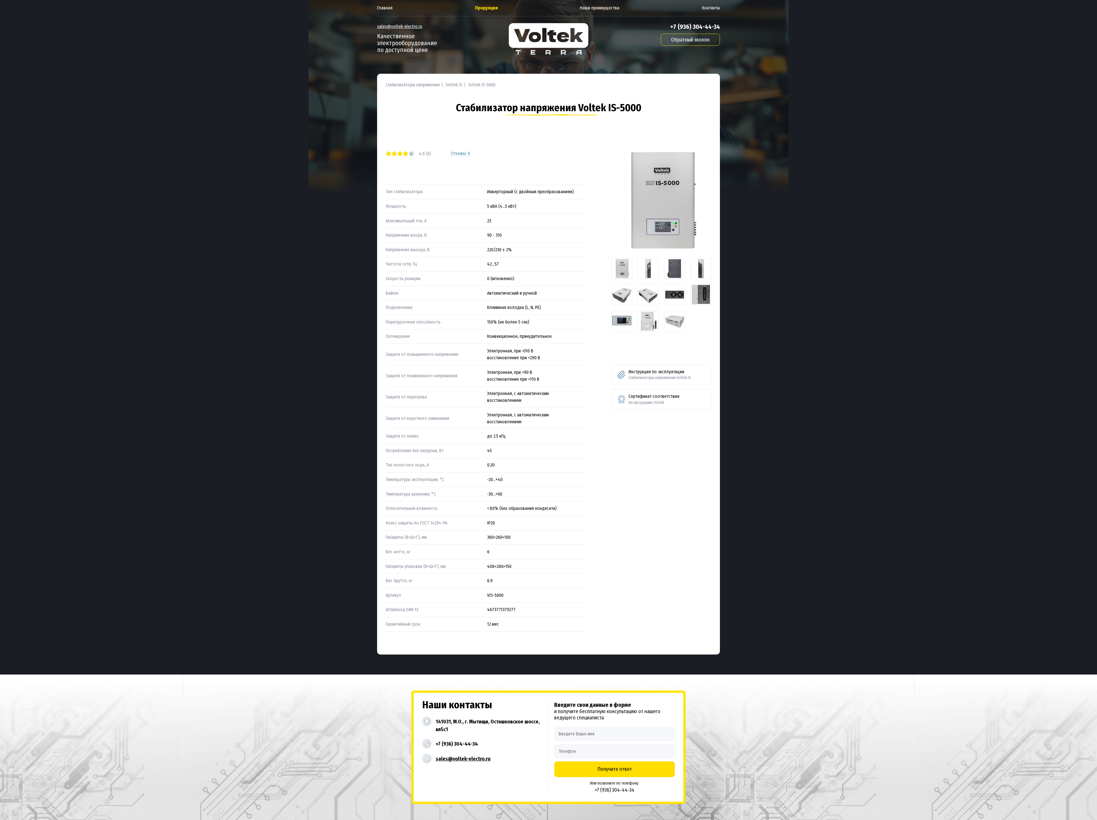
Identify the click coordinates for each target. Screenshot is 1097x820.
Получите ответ (614, 769)
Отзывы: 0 (460, 153)
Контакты (711, 8)
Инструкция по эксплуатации (659, 374)
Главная (385, 8)
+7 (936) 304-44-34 (695, 27)
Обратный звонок (690, 40)
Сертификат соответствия (653, 399)
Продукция (486, 8)
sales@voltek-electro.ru (399, 26)
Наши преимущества (599, 8)
